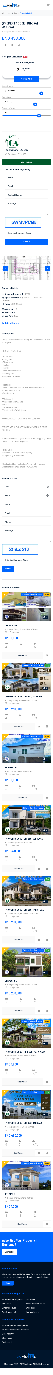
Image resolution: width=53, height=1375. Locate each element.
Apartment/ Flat (9, 1312)
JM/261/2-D (11, 625)
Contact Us (9, 1252)
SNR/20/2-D (11, 980)
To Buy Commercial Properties (15, 1325)
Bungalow (6, 1304)
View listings (26, 162)
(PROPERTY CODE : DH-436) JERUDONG (24, 838)
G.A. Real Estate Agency (16, 149)
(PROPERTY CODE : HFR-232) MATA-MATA (25, 1051)
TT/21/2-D (10, 1193)
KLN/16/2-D (11, 767)
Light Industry (8, 1334)
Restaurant (7, 1342)
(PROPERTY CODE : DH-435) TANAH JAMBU (26, 909)
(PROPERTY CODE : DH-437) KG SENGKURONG (27, 696)
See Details (22, 655)
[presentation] (5, 268)
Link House (30, 1299)
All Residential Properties (13, 1299)
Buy (15, 13)
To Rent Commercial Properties (15, 1330)
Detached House (9, 1308)
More (7, 1283)
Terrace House (32, 1312)
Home (9, 13)
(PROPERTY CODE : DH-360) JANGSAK (23, 1122)
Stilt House (30, 1308)
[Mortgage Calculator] (47, 726)
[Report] (12, 45)
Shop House (7, 1338)
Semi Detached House (35, 1304)
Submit (26, 242)
